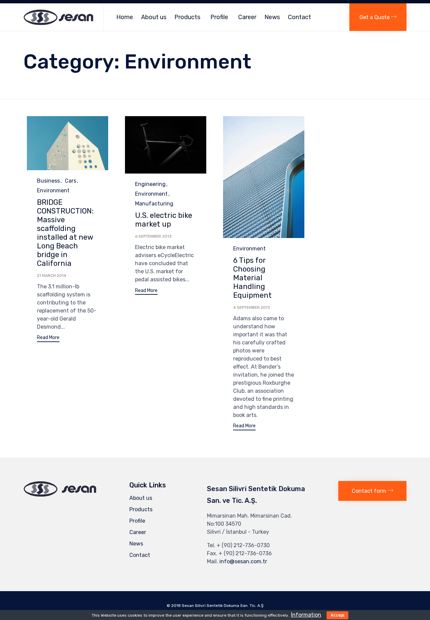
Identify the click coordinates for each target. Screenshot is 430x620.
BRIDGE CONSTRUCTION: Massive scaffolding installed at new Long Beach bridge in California (65, 233)
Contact (299, 17)
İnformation (306, 615)
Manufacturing (154, 203)
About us (153, 17)
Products (187, 17)
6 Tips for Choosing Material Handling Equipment (252, 278)
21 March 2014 (51, 275)
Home (124, 17)
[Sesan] (58, 17)
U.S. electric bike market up (163, 220)
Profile (219, 17)
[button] (377, 17)
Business (48, 181)
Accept (337, 615)
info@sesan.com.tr (243, 561)
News (272, 17)
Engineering (150, 184)
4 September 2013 (251, 307)
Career (247, 17)
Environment (53, 190)
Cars (70, 181)
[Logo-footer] (60, 495)
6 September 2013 (153, 236)
